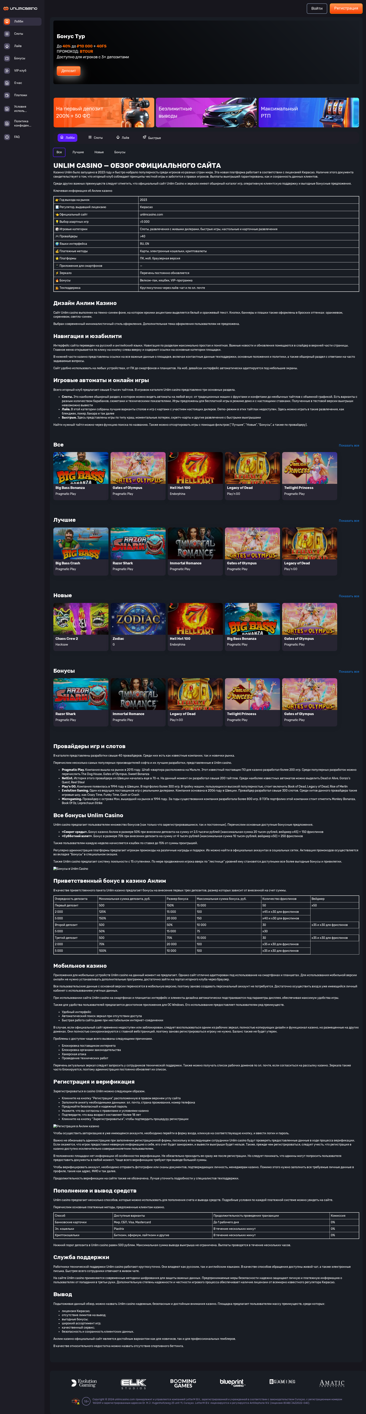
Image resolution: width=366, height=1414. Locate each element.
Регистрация (346, 8)
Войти (317, 8)
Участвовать (72, 68)
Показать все (349, 445)
